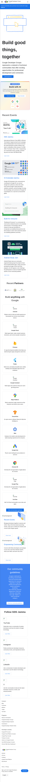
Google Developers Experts (8, 721)
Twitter (3, 709)
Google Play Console (6, 735)
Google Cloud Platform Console (9, 733)
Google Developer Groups (7, 719)
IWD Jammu (8, 137)
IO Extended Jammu (11, 178)
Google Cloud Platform (7, 759)
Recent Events (9, 520)
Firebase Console (5, 738)
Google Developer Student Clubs (9, 725)
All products (4, 761)
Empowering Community (13, 544)
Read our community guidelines (15, 603)
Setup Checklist (21, 95)
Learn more (6, 155)
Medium (3, 707)
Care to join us (7, 76)
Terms (3, 766)
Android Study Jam (11, 258)
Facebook (4, 705)
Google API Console (6, 731)
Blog (3, 703)
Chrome (3, 755)
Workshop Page (10, 95)
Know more (8, 535)
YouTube (4, 711)
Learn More (7, 633)
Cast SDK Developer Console (8, 742)
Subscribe (24, 770)
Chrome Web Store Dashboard (8, 744)
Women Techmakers (6, 717)
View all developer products (15, 510)
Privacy (7, 766)
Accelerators (4, 723)
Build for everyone (10, 219)
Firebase (4, 757)
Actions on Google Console (8, 740)
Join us (3, 7)
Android (3, 753)
